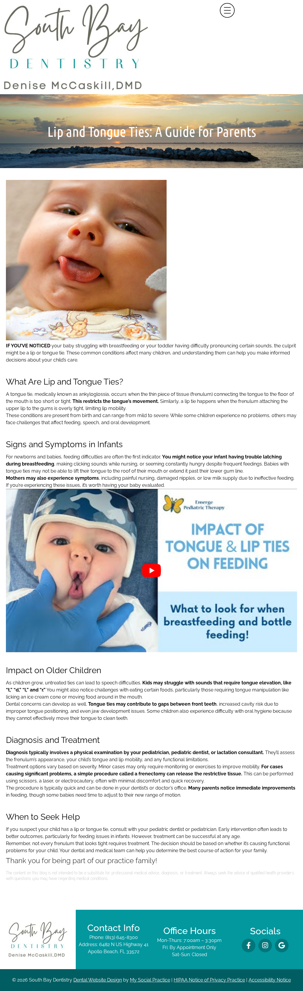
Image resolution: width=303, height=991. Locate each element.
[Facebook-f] (248, 945)
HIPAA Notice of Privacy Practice (209, 980)
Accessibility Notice (270, 980)
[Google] (282, 945)
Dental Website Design (97, 980)
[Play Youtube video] (151, 570)
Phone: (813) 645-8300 (113, 937)
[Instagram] (265, 945)
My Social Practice (150, 980)
